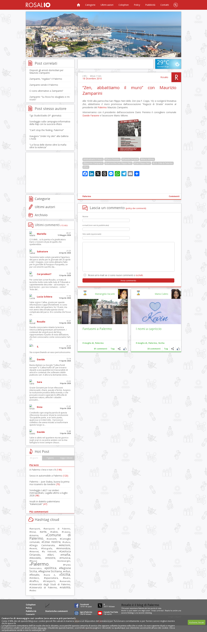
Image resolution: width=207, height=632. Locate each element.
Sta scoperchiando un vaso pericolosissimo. (50, 352)
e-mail (161, 610)
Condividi (172, 349)
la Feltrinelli (49, 551)
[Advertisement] (103, 34)
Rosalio (164, 77)
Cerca (175, 5)
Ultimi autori (107, 4)
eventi (34, 548)
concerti (52, 538)
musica (65, 558)
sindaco (35, 577)
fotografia (47, 548)
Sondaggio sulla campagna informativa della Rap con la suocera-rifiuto (49, 123)
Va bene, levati (196, 622)
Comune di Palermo (50, 537)
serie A (50, 574)
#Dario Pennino (112, 159)
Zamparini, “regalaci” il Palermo (45, 78)
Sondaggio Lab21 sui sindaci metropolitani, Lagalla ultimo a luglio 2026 (48, 493)
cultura (67, 542)
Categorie (90, 4)
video (33, 590)
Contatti (164, 4)
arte (43, 531)
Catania (66, 532)
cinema (34, 535)
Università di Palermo (44, 587)
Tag (166, 348)
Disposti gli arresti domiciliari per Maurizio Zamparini (46, 71)
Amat (33, 532)
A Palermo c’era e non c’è (45, 469)
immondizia (64, 548)
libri (51, 555)
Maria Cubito (161, 293)
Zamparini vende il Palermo (43, 84)
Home (78, 5)
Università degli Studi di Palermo (50, 584)
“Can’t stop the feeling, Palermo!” (46, 130)
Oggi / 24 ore (66, 458)
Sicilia (161, 343)
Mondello (36, 557)
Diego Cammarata (43, 545)
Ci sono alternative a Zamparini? (46, 90)
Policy (137, 4)
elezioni (65, 545)
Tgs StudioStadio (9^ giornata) (45, 115)
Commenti (174, 196)
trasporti (50, 581)
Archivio (41, 215)
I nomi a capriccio (149, 329)
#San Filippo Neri (142, 163)
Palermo (102, 107)
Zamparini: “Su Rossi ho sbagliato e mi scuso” (49, 98)
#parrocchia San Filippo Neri (118, 163)
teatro (67, 578)
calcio (55, 531)
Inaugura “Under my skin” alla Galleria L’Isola (48, 137)
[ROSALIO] (38, 5)
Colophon (124, 4)
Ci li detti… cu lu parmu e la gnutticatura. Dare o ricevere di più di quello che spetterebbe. (47, 242)
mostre (51, 558)
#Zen (85, 167)
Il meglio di (141, 343)
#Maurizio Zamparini (93, 163)
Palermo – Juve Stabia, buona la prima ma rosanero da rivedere (49, 483)
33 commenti (154, 348)
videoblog (148, 613)
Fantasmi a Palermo (97, 329)
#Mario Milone (147, 159)
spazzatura (51, 577)
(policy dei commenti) (136, 208)
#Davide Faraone (130, 159)
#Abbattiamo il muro (93, 159)
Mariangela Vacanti (105, 293)
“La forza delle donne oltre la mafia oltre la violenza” (47, 146)
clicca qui (42, 627)
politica (51, 568)
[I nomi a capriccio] (156, 311)
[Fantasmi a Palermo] (103, 311)
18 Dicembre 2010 (92, 78)
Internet (35, 551)
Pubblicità (150, 4)
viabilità (65, 587)
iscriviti (139, 275)
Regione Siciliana (51, 571)
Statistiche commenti (56, 611)
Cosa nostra (51, 542)
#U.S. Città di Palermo (163, 163)
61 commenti (100, 348)
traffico (34, 581)
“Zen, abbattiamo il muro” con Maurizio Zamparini (129, 90)
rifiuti (67, 571)
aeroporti (35, 528)
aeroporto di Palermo (57, 528)
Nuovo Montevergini (50, 560)
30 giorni (34, 458)
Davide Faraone (90, 115)
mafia (66, 554)
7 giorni (50, 458)
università (65, 581)
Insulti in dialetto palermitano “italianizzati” (44, 503)
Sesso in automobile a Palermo (48, 475)
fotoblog (130, 613)
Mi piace (178, 349)
